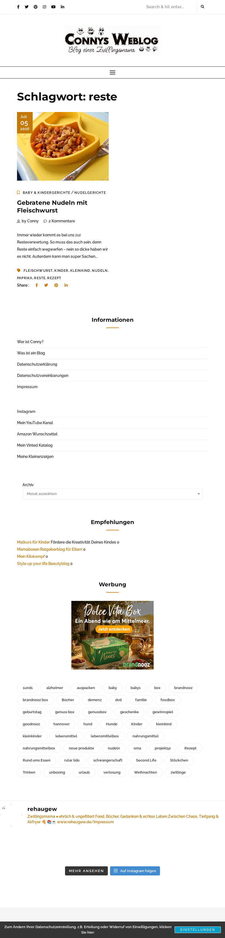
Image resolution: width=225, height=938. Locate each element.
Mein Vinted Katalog (35, 445)
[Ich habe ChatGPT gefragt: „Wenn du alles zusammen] (141, 847)
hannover (62, 724)
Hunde (111, 724)
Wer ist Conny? (30, 342)
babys (135, 688)
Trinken (29, 772)
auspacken (86, 688)
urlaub (84, 772)
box (157, 688)
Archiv (28, 485)
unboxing (57, 772)
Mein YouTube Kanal (35, 423)
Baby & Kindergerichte (46, 193)
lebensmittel (66, 736)
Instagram (26, 411)
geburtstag (32, 712)
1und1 (28, 688)
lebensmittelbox (105, 736)
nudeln (100, 271)
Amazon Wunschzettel (37, 434)
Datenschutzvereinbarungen (42, 375)
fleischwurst (38, 271)
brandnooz (183, 688)
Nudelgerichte (90, 193)
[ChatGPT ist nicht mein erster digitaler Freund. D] (84, 847)
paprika (24, 278)
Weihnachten (145, 772)
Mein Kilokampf (31, 556)
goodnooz (31, 724)
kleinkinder (32, 736)
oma (137, 748)
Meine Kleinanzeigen (35, 456)
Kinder (61, 271)
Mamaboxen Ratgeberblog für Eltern (49, 549)
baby (113, 688)
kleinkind (80, 271)
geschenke (129, 712)
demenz (95, 700)
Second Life (146, 760)
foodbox (168, 700)
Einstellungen (197, 930)
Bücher (68, 700)
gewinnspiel (163, 712)
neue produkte (81, 748)
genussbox (97, 712)
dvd (118, 700)
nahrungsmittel (146, 736)
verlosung (111, 772)
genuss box (64, 712)
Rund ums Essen (36, 760)
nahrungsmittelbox (39, 748)
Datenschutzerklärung (37, 364)
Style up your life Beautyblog (43, 563)
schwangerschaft (107, 760)
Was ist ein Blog (31, 353)
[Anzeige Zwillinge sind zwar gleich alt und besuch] (26, 847)
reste (40, 278)
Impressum (27, 387)
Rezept (54, 278)
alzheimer (54, 688)
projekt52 (163, 748)
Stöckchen (179, 760)
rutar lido (72, 760)
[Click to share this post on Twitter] (46, 285)
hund (87, 724)
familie (141, 700)
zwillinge (178, 772)
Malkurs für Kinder (33, 542)
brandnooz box (35, 700)
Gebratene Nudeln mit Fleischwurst (52, 206)
